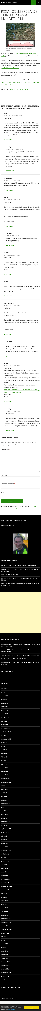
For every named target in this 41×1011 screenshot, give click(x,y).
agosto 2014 (5, 861)
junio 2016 (4, 811)
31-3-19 (17, 82)
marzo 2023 (4, 714)
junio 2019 (4, 746)
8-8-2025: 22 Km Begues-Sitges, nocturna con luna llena (18, 565)
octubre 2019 (5, 735)
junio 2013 (4, 897)
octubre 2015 (5, 825)
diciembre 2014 (6, 850)
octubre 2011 (5, 969)
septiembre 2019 (6, 739)
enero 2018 (4, 775)
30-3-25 (4, 82)
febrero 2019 (5, 757)
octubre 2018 (5, 760)
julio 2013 (4, 893)
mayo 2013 (4, 901)
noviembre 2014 (6, 854)
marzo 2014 (4, 872)
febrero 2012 (5, 954)
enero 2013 (4, 915)
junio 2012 (4, 940)
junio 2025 (4, 692)
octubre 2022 (5, 717)
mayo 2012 (4, 944)
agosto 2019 (5, 742)
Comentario (5, 450)
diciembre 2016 (6, 803)
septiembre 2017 (6, 782)
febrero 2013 (5, 911)
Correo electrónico (8, 484)
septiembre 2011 (6, 972)
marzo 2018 (4, 771)
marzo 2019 (4, 753)
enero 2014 (4, 875)
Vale (31, 1008)
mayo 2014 (4, 868)
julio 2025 (4, 689)
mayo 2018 (4, 768)
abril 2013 (4, 904)
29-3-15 (36, 82)
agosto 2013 (5, 890)
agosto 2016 (5, 807)
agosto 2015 (5, 832)
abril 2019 (4, 750)
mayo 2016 (4, 814)
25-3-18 (23, 82)
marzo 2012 (4, 951)
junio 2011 (4, 980)
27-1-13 (25, 89)
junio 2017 (4, 786)
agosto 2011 (5, 976)
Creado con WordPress (7, 998)
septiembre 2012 (6, 929)
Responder (9, 139)
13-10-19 (11, 89)
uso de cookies (11, 1009)
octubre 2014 (5, 857)
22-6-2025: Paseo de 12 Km (9, 574)
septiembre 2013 (6, 886)
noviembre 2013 (6, 883)
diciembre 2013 (6, 879)
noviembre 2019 (6, 732)
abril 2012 (4, 947)
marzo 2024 (4, 706)
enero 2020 (4, 724)
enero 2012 (4, 958)
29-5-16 (18, 89)
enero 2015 (4, 847)
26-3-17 (29, 82)
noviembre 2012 (6, 922)
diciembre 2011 (6, 962)
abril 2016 (4, 818)
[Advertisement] (20, 612)
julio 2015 (4, 836)
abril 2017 (4, 793)
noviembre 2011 (6, 965)
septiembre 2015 (6, 829)
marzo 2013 (4, 908)
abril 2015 (4, 839)
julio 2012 (4, 936)
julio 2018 (4, 764)
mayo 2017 (4, 789)
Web (2, 492)
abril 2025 (4, 699)
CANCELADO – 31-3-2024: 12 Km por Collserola (24, 655)
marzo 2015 (4, 843)
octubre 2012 (5, 926)
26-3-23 (11, 82)
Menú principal (38, 2)
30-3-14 (4, 84)
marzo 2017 (4, 796)
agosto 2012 (5, 933)
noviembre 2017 (6, 778)
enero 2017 (4, 800)
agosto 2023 (5, 710)
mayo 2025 (4, 696)
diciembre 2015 (6, 821)
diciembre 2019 (6, 728)
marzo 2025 (4, 703)
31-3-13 (10, 84)
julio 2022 (4, 721)
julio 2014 (4, 865)
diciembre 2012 (6, 918)
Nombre (4, 475)
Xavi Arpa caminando (9, 2)
